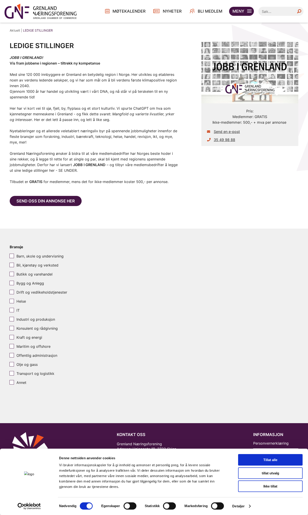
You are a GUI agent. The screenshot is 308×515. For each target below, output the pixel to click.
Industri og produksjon (35, 319)
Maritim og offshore (33, 346)
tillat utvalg (270, 473)
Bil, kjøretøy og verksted (37, 265)
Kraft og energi (29, 337)
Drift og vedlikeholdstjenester (41, 292)
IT (18, 310)
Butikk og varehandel (34, 274)
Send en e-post (227, 131)
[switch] (130, 506)
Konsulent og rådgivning (37, 328)
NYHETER (172, 11)
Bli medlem (210, 11)
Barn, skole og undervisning (40, 256)
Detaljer (238, 506)
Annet (21, 382)
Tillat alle (270, 460)
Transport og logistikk (35, 373)
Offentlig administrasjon (36, 355)
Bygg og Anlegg (30, 283)
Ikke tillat (270, 486)
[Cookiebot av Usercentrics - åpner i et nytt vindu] (29, 506)
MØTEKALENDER (129, 11)
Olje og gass (27, 364)
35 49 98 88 (224, 139)
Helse (21, 301)
